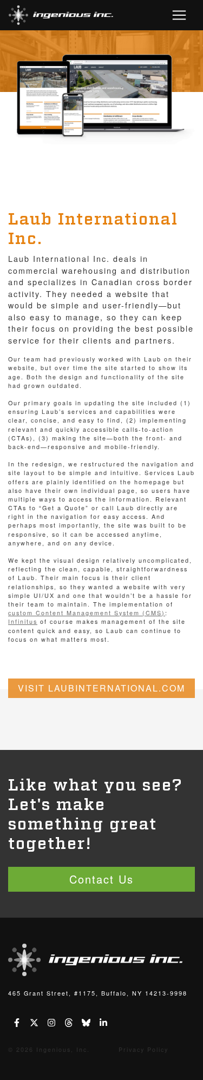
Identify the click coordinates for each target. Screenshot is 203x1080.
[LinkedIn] (103, 1023)
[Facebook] (16, 1023)
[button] (61, 15)
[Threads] (68, 1023)
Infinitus (22, 621)
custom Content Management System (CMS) (86, 613)
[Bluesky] (86, 1023)
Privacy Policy (143, 1049)
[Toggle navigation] (179, 15)
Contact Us (101, 879)
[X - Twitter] (34, 1023)
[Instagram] (51, 1023)
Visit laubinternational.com (101, 688)
